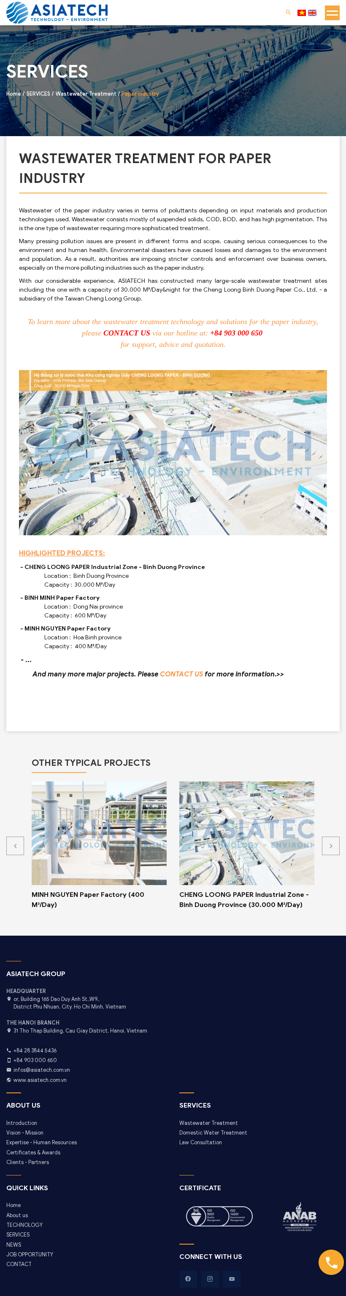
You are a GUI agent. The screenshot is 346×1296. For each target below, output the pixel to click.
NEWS (13, 1245)
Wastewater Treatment (208, 1123)
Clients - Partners (27, 1162)
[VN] (301, 13)
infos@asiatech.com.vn (42, 1070)
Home (13, 1205)
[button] (331, 846)
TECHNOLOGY (24, 1225)
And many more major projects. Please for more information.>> (158, 674)
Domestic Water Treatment (213, 1133)
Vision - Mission (24, 1133)
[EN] (312, 13)
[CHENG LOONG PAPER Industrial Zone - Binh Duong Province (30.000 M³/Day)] (246, 833)
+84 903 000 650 (35, 1060)
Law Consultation (200, 1142)
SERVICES (18, 1235)
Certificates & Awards (33, 1152)
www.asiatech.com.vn (40, 1080)
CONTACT (19, 1264)
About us (17, 1215)
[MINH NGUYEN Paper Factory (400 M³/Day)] (99, 833)
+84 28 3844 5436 (35, 1050)
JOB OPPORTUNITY (29, 1254)
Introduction (21, 1123)
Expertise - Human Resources (41, 1142)
